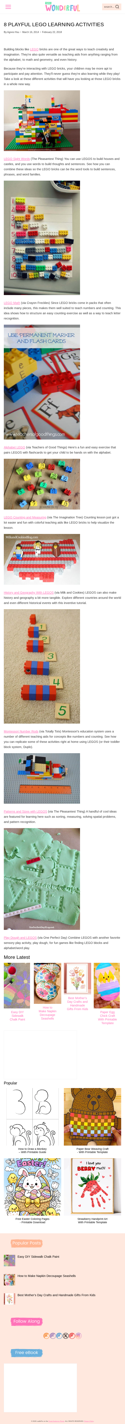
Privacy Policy (89, 1421)
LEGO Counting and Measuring (25, 517)
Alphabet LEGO (14, 447)
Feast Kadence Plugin (56, 1421)
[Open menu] (8, 7)
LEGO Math (12, 303)
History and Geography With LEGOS (29, 592)
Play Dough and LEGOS (20, 937)
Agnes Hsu (13, 32)
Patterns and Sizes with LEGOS (25, 811)
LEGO (34, 49)
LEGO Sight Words (17, 158)
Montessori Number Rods (21, 731)
